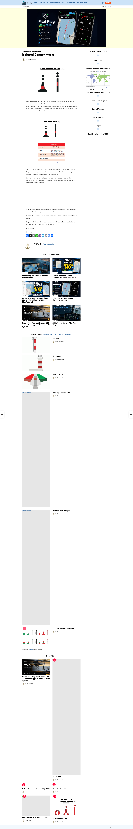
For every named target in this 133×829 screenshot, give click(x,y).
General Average (98, 109)
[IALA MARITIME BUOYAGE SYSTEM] (98, 80)
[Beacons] (36, 345)
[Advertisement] (51, 196)
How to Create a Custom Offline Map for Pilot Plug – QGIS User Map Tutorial (35, 300)
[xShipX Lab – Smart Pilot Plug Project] (66, 313)
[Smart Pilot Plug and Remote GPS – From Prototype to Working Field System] (36, 313)
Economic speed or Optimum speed (98, 68)
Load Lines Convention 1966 (98, 134)
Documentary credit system (97, 101)
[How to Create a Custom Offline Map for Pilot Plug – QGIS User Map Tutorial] (36, 289)
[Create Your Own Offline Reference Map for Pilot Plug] (66, 266)
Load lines (56, 777)
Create (108, 2)
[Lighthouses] (36, 363)
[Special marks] (2, 414)
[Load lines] (66, 717)
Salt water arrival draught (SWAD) (36, 789)
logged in (31, 649)
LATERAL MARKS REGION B (63, 629)
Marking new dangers (61, 511)
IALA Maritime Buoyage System (57, 334)
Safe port (98, 126)
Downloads (71, 2)
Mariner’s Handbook (57, 2)
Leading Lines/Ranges (61, 392)
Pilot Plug (25, 273)
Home (36, 2)
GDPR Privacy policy (106, 827)
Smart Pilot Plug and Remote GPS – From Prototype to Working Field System (36, 325)
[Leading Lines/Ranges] (36, 449)
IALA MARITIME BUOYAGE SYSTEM (98, 92)
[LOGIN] (103, 2)
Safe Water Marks (59, 819)
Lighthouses (57, 356)
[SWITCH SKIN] (108, 6)
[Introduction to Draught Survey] (36, 806)
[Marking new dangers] (36, 567)
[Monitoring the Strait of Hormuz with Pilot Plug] (36, 266)
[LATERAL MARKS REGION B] (36, 636)
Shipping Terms (82, 2)
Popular (24, 628)
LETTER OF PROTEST (60, 789)
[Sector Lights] (36, 381)
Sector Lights (57, 374)
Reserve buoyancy (98, 117)
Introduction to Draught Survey (35, 817)
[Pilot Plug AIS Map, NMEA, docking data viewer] (66, 289)
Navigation (44, 2)
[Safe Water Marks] (66, 806)
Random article (25, 6)
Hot (54, 660)
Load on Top (98, 60)
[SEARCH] (110, 6)
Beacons (55, 338)
